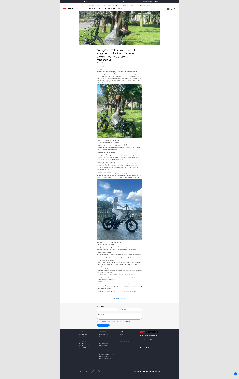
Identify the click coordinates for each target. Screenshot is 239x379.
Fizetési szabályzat (103, 343)
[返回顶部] (235, 373)
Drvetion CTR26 (82, 347)
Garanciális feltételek (104, 347)
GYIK (100, 341)
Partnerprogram (123, 339)
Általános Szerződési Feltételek (106, 354)
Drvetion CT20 (82, 341)
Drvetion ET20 (82, 350)
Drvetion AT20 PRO (83, 334)
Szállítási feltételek (103, 345)
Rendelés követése (103, 334)
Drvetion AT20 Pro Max (84, 336)
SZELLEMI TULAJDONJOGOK (105, 358)
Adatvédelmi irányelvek (104, 350)
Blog (121, 336)
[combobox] (153, 9)
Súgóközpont (102, 339)
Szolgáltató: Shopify (92, 376)
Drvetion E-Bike (85, 376)
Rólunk (121, 334)
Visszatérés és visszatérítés (105, 352)
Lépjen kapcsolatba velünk (105, 336)
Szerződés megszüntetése (105, 361)
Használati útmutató (104, 356)
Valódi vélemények (124, 341)
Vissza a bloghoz (120, 298)
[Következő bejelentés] (135, 1)
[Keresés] (168, 9)
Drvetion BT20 (82, 339)
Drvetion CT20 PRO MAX (84, 345)
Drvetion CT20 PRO (83, 343)
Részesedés (101, 66)
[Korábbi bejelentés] (103, 1)
